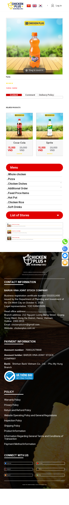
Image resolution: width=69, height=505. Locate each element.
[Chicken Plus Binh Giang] (9, 238)
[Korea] (40, 6)
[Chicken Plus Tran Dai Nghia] (9, 232)
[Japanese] (29, 6)
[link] (34, 174)
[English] (34, 6)
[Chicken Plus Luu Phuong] (9, 225)
